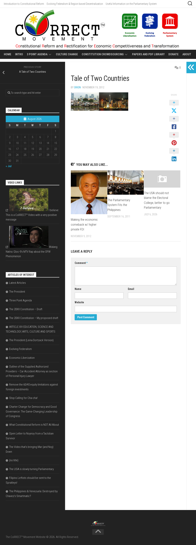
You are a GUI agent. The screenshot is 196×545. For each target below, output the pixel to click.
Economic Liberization (22, 358)
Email (131, 288)
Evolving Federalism (20, 349)
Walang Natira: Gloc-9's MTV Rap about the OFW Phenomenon (31, 251)
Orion (77, 87)
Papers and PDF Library (148, 54)
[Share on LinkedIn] (174, 155)
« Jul (8, 166)
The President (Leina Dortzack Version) (31, 340)
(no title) (13, 460)
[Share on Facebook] (174, 123)
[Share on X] (174, 107)
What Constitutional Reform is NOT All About (34, 424)
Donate (173, 54)
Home (7, 54)
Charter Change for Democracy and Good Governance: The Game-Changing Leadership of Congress (31, 411)
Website (79, 302)
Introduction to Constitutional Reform (24, 3)
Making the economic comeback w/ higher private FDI (84, 224)
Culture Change (67, 54)
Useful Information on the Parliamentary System (131, 3)
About (186, 54)
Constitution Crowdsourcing (103, 54)
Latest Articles (17, 283)
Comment (81, 262)
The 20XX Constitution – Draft (25, 309)
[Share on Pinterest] (174, 139)
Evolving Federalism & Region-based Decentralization (75, 3)
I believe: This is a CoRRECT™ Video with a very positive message (32, 214)
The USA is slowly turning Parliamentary (31, 469)
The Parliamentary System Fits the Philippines (118, 205)
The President (17, 291)
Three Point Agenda (20, 300)
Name (78, 288)
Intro (19, 54)
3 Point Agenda (37, 54)
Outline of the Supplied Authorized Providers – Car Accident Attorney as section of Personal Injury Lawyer (32, 371)
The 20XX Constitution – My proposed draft (33, 318)
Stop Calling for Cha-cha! (23, 398)
